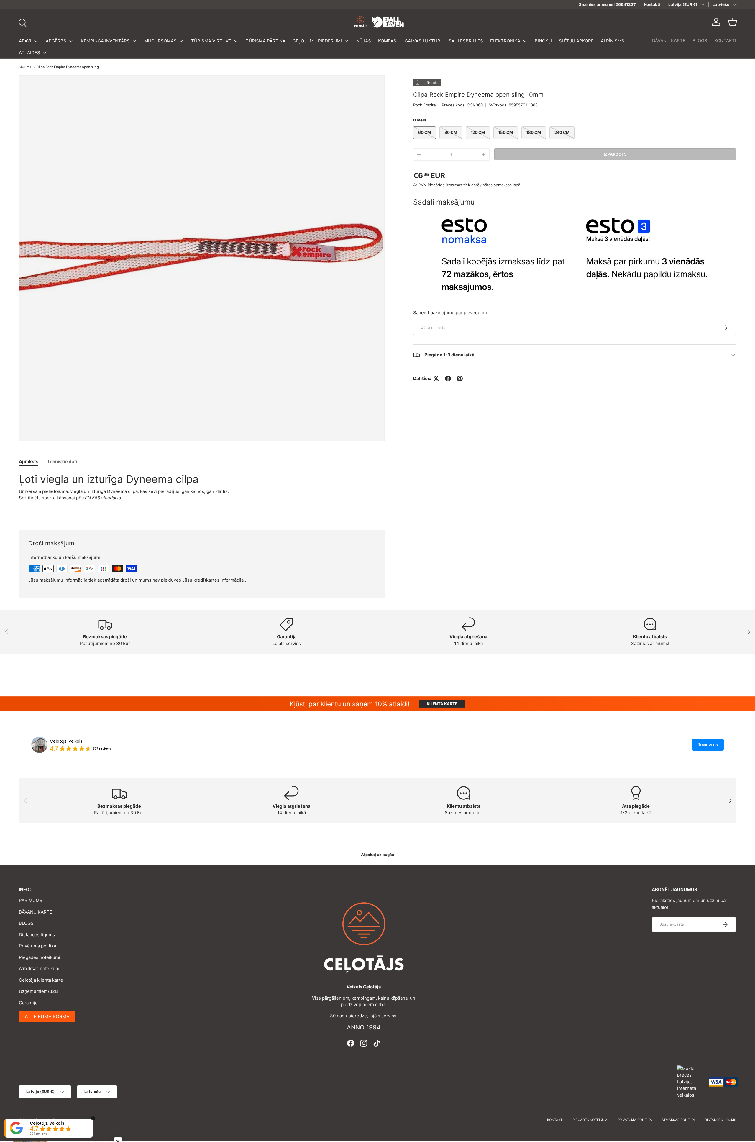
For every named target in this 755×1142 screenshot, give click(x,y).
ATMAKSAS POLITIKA (678, 1120)
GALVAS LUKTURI (423, 41)
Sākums (25, 67)
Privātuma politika (37, 946)
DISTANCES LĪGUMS (720, 1120)
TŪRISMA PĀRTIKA (265, 41)
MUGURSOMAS (160, 41)
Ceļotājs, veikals (66, 741)
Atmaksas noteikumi (39, 968)
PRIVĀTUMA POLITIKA (635, 1120)
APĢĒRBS (56, 41)
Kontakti (652, 4)
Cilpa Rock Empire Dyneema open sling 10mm (70, 67)
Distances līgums (37, 934)
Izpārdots (615, 154)
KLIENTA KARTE (442, 703)
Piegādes (436, 184)
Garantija (28, 1003)
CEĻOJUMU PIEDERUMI (317, 41)
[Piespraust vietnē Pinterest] (460, 378)
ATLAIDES (29, 52)
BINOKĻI (543, 41)
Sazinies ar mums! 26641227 (607, 4)
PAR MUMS (30, 900)
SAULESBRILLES (466, 41)
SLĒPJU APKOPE (576, 41)
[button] (732, 21)
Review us (708, 745)
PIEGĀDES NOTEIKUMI (590, 1120)
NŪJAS (363, 41)
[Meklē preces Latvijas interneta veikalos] (690, 1081)
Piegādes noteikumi (39, 957)
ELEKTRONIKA (505, 41)
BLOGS (699, 40)
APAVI (25, 41)
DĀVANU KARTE (668, 40)
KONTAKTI (725, 40)
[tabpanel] (202, 487)
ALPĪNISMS (612, 41)
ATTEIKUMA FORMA (47, 1016)
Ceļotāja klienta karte (41, 980)
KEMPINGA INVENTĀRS (105, 41)
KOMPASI (388, 41)
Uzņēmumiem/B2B (38, 991)
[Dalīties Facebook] (448, 378)
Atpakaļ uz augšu (377, 854)
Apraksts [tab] (28, 461)
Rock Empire (424, 105)
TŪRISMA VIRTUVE (211, 41)
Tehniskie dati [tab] (62, 461)
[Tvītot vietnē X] (436, 378)
